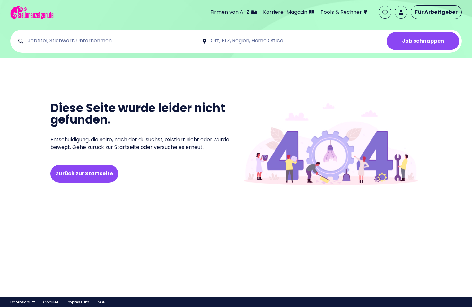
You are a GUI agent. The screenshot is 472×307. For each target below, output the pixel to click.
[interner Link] (32, 12)
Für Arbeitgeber (436, 12)
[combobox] (110, 41)
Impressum (78, 302)
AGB (101, 302)
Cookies (51, 302)
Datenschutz (22, 302)
